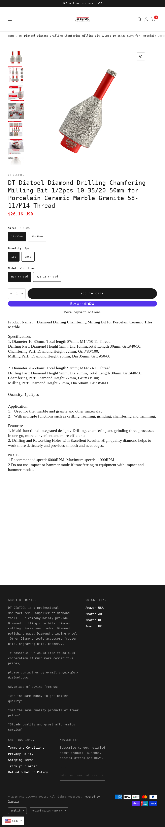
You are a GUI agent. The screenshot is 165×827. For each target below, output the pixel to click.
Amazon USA (95, 608)
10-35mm (17, 236)
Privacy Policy (20, 754)
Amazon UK (94, 626)
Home (11, 35)
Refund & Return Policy (28, 772)
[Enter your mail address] (101, 775)
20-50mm (37, 236)
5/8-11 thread (47, 276)
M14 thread (19, 276)
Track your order (22, 766)
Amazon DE (94, 620)
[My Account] (146, 19)
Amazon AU (94, 614)
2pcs (28, 256)
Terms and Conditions (26, 747)
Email (64, 767)
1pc (13, 256)
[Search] (139, 19)
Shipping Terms (20, 760)
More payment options (82, 312)
